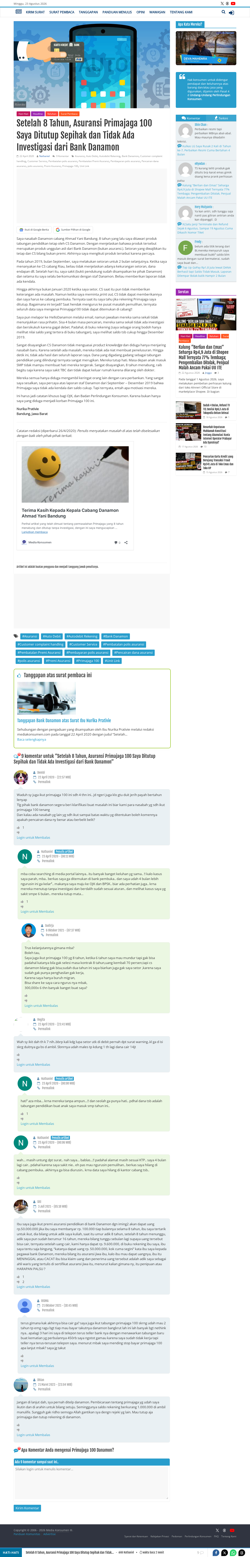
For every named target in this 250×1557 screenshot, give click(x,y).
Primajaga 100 (70, 166)
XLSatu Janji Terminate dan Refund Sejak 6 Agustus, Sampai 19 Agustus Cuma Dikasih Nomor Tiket (205, 228)
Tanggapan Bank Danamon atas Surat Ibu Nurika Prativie (64, 720)
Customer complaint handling (41, 644)
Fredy (198, 242)
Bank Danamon (130, 156)
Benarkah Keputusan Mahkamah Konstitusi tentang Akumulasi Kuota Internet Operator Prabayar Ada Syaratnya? (217, 434)
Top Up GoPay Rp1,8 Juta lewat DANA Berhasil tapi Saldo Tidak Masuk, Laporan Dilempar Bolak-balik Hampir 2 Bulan (204, 272)
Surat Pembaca (61, 12)
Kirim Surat (35, 12)
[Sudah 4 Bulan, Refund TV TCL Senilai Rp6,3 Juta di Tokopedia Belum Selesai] (188, 403)
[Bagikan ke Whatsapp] (233, 1552)
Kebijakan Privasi (160, 1536)
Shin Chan (200, 125)
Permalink (44, 782)
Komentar (193, 118)
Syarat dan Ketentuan (136, 1536)
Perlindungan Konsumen (198, 1536)
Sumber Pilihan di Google (75, 229)
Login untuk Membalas (33, 837)
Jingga (208, 372)
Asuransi (80, 156)
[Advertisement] (92, 196)
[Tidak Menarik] (19, 832)
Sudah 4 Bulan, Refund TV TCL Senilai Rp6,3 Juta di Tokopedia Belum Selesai (216, 409)
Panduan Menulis (117, 12)
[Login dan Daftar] (231, 12)
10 (205, 446)
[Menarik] (19, 827)
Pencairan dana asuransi (134, 652)
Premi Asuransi (52, 166)
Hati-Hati (23, 113)
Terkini (223, 118)
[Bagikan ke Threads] (241, 1552)
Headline (38, 113)
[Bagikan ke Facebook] (216, 1552)
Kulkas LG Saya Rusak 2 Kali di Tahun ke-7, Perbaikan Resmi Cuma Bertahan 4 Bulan (204, 150)
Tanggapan (88, 12)
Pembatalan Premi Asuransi (94, 161)
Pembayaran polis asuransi (125, 161)
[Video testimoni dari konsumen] (206, 48)
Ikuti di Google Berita (37, 229)
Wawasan (157, 12)
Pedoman (177, 1536)
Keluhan (51, 113)
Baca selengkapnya (31, 739)
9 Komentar (62, 156)
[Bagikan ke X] (224, 1552)
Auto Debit (92, 156)
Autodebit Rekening (109, 156)
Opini (141, 12)
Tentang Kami (181, 12)
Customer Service (37, 161)
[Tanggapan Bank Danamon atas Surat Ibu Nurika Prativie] (46, 684)
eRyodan (200, 164)
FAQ (216, 1536)
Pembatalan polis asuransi (62, 161)
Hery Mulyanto (203, 207)
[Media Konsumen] (19, 11)
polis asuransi (35, 166)
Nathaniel (44, 156)
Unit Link (84, 166)
